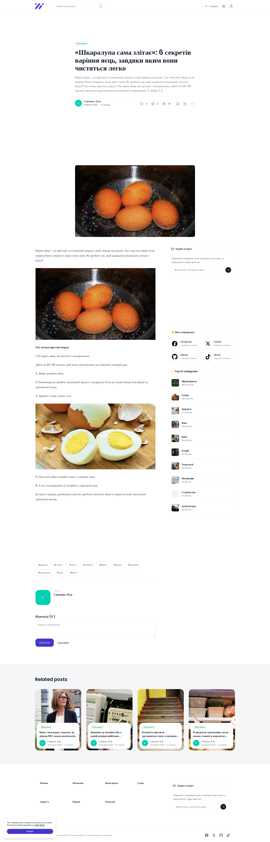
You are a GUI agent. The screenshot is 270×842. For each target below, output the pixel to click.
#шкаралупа (44, 572)
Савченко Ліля (92, 101)
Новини (44, 783)
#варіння (42, 564)
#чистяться (133, 564)
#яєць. (60, 572)
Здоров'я (44, 801)
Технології (110, 801)
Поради (76, 801)
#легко (72, 564)
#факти (103, 564)
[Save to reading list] (178, 104)
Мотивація (77, 783)
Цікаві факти (82, 43)
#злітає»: (58, 564)
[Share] (185, 104)
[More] (192, 104)
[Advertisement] (128, 22)
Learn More (39, 825)
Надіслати (44, 642)
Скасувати (63, 642)
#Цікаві (117, 564)
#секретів (88, 564)
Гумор (141, 783)
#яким (73, 572)
